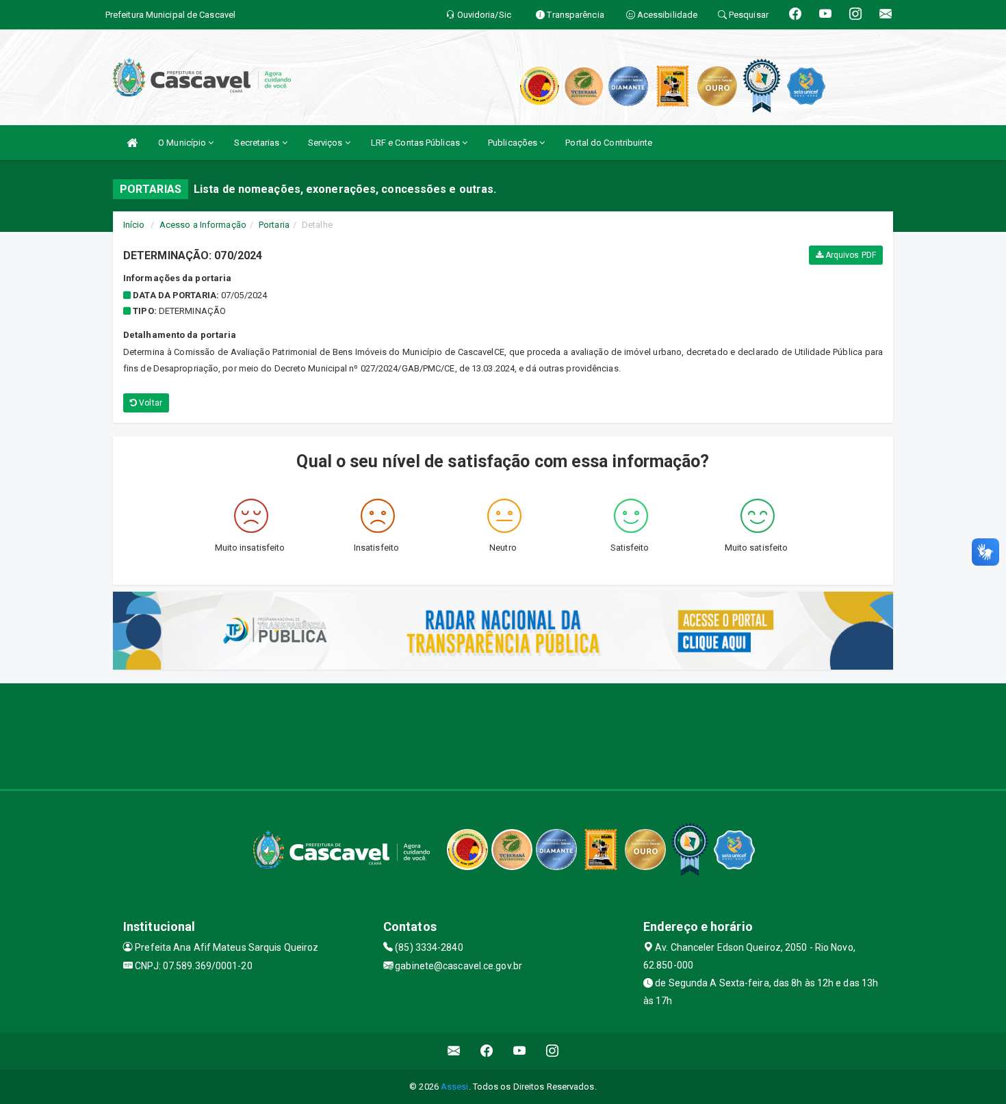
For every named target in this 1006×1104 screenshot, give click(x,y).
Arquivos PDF (849, 255)
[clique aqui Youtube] (520, 1051)
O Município (183, 142)
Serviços (326, 142)
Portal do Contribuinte (608, 142)
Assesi (455, 1086)
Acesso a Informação (202, 225)
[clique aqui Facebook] (487, 1051)
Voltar (149, 403)
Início (134, 225)
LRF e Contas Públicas (416, 142)
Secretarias (257, 142)
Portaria (274, 225)
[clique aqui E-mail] (454, 1051)
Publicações (513, 142)
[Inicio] (132, 142)
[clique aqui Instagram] (553, 1051)
